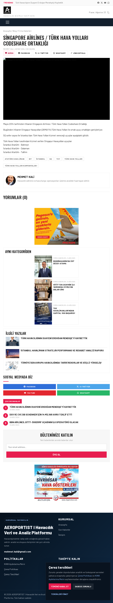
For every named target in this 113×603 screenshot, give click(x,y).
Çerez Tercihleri (11, 574)
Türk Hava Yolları (73, 159)
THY (58, 159)
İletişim (61, 535)
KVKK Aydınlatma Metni (14, 564)
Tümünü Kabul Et (60, 586)
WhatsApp (61, 53)
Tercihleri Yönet (59, 594)
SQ (50, 159)
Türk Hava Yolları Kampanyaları (21, 166)
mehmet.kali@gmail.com (17, 551)
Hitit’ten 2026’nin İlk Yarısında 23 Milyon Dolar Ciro (64, 285)
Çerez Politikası (11, 569)
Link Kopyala (79, 53)
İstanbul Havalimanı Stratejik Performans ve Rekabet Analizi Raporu (62, 350)
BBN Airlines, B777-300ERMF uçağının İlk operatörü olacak (44, 422)
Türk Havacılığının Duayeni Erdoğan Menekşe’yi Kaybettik (54, 338)
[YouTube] (105, 2)
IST (30, 159)
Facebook (25, 53)
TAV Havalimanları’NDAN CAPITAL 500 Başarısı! (64, 309)
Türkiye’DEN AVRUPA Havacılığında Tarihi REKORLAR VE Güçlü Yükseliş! (61, 362)
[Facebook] (98, 2)
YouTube (31, 393)
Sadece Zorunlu (83, 586)
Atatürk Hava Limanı (14, 159)
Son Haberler (64, 529)
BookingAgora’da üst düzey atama (63, 260)
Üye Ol (56, 454)
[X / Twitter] (102, 2)
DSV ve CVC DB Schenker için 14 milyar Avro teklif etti (41, 414)
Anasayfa (62, 524)
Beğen (10, 53)
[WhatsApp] (108, 2)
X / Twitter (43, 53)
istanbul (40, 159)
